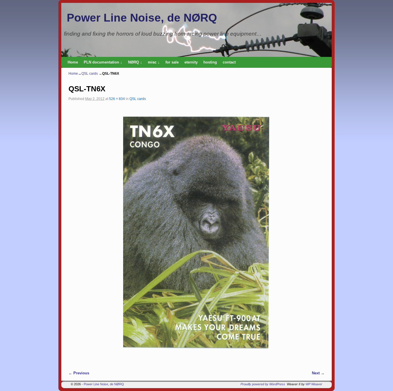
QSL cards (89, 74)
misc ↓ (154, 62)
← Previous (78, 373)
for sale (172, 62)
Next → (318, 373)
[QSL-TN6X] (196, 232)
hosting (210, 62)
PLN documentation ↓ (103, 62)
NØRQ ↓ (135, 62)
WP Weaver (314, 384)
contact (229, 62)
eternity (191, 62)
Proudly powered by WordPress (263, 384)
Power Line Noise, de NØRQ (142, 17)
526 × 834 (117, 99)
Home (73, 62)
